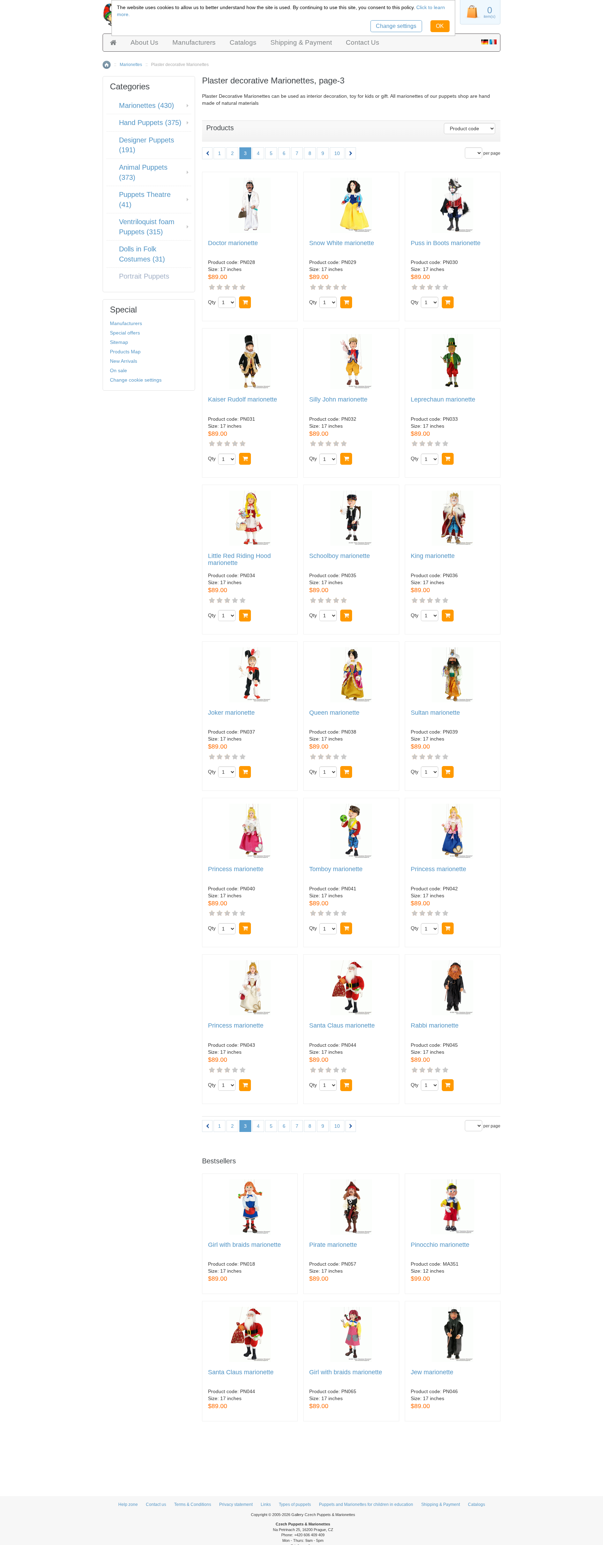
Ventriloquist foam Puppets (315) (146, 227)
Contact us (156, 1504)
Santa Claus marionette (342, 1025)
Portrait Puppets (144, 276)
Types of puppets (295, 1504)
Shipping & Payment (301, 42)
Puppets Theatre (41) (145, 199)
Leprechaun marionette (443, 399)
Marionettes (131, 64)
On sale (118, 370)
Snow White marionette (341, 243)
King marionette (433, 556)
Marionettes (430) (146, 105)
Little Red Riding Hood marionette (239, 559)
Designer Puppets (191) (146, 145)
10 (337, 153)
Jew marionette (432, 1372)
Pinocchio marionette (440, 1245)
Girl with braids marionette (244, 1245)
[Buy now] (245, 302)
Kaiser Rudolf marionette (242, 399)
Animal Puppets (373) (143, 172)
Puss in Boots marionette (446, 243)
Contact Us (362, 42)
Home (107, 65)
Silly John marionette (338, 399)
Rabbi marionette (435, 1025)
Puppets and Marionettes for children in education (366, 1504)
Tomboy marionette (336, 869)
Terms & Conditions (192, 1504)
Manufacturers (194, 42)
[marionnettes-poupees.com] (493, 42)
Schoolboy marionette (339, 556)
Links (266, 1504)
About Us (144, 42)
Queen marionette (334, 712)
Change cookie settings (136, 380)
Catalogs (243, 42)
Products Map (125, 351)
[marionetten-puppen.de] (484, 42)
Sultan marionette (435, 712)
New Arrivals (123, 361)
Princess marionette (235, 869)
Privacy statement (236, 1504)
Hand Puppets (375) (150, 122)
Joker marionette (231, 712)
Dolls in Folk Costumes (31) (142, 254)
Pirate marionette (333, 1245)
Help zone (128, 1504)
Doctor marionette (233, 243)
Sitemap (119, 342)
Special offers (125, 333)
